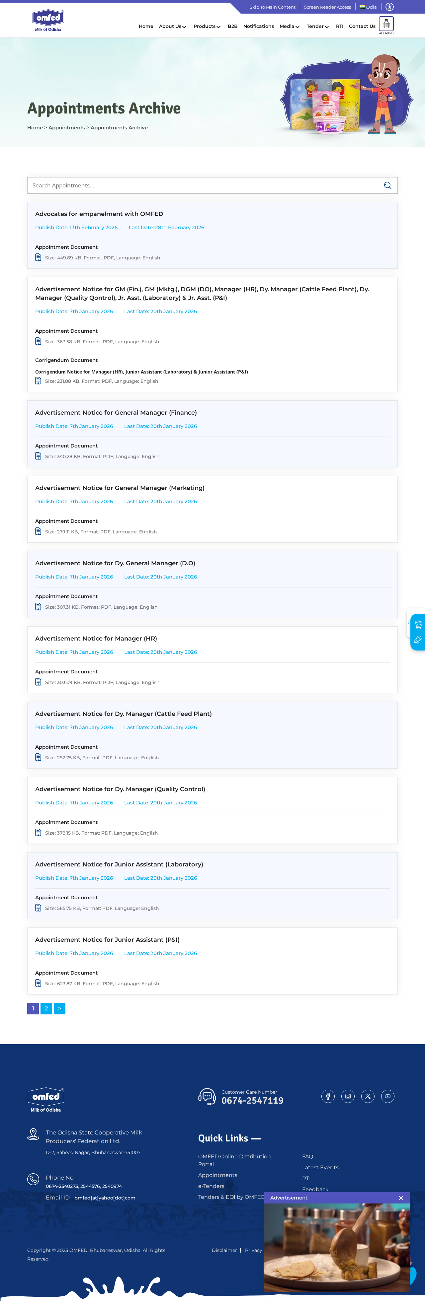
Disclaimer (224, 1250)
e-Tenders (211, 1186)
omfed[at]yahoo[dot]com (105, 1198)
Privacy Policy (261, 1250)
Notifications (258, 26)
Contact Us (362, 26)
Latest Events (320, 1167)
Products (204, 26)
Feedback (315, 1189)
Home (146, 26)
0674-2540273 (62, 1186)
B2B (233, 26)
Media (287, 26)
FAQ (307, 1156)
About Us (170, 26)
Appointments (217, 1175)
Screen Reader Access (327, 7)
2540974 (112, 1186)
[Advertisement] (418, 639)
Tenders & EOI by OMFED (231, 1197)
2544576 (90, 1186)
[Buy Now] (418, 624)
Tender (315, 26)
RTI (339, 26)
